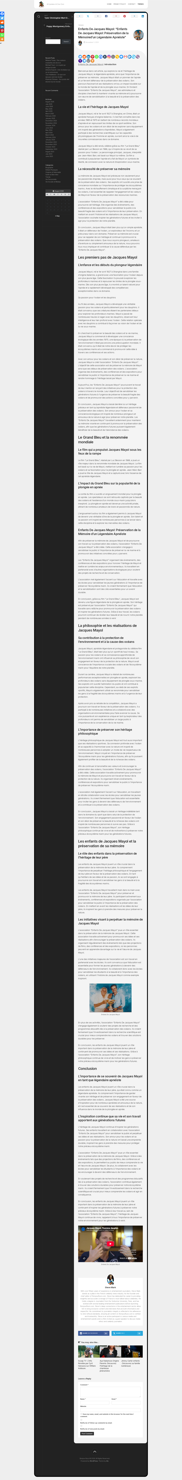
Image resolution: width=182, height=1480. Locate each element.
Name (83, 1399)
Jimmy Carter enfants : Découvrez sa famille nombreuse (130, 1363)
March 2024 (50, 135)
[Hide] (1, 43)
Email (114, 1399)
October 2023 (50, 147)
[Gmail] (125, 57)
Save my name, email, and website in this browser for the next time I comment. (107, 1415)
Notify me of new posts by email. (92, 1429)
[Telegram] (84, 61)
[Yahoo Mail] (80, 61)
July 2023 (49, 154)
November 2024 (51, 123)
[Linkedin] (88, 57)
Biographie (49, 167)
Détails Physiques (52, 170)
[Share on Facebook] (101, 16)
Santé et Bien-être (52, 174)
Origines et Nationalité (53, 172)
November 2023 (51, 144)
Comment (84, 1385)
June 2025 (49, 106)
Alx (107, 1461)
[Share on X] (83, 16)
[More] (92, 61)
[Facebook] (101, 57)
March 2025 (50, 113)
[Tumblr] (105, 57)
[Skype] (133, 57)
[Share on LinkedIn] (138, 16)
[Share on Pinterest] (119, 16)
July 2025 (49, 104)
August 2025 (50, 102)
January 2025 (50, 118)
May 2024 (49, 130)
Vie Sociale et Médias (53, 182)
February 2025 (51, 116)
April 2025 (49, 111)
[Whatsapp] (96, 57)
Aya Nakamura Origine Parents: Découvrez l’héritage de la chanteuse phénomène (109, 1366)
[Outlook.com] (129, 57)
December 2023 (51, 142)
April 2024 (49, 132)
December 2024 (51, 121)
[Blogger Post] (113, 57)
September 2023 (51, 149)
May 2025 (49, 109)
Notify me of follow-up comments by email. (96, 1423)
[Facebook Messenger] (121, 57)
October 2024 (50, 125)
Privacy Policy (120, 4)
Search (48, 38)
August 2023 (50, 151)
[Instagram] (109, 57)
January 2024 (50, 140)
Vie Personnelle (51, 179)
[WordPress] (88, 61)
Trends (141, 4)
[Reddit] (84, 57)
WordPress (94, 1461)
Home (109, 4)
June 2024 (49, 128)
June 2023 (49, 156)
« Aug (57, 216)
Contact (131, 4)
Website (83, 1406)
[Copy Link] (117, 57)
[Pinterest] (92, 57)
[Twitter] (80, 57)
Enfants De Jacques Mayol (90, 64)
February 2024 (51, 137)
